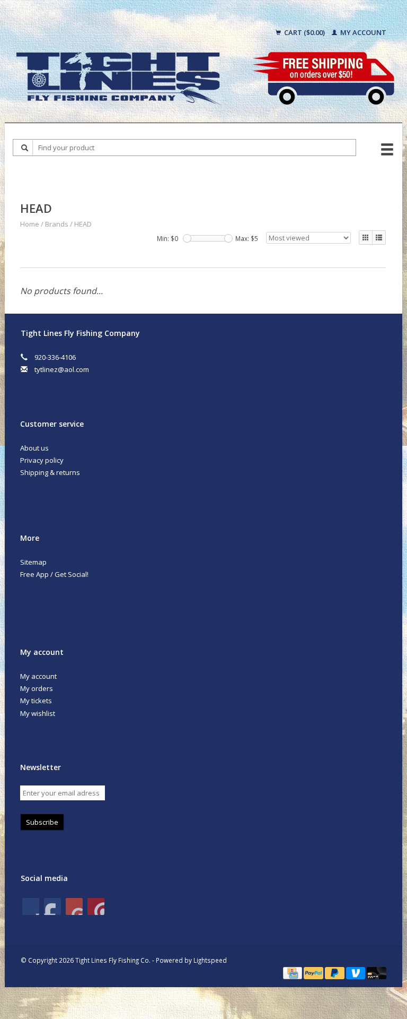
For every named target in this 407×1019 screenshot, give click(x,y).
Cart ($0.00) (304, 32)
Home (29, 224)
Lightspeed (210, 960)
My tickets (36, 700)
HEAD (83, 224)
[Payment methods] (293, 972)
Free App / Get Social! (54, 574)
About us (34, 448)
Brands (56, 224)
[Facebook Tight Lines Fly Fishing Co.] (30, 906)
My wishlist (37, 713)
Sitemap (33, 562)
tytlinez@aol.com (61, 369)
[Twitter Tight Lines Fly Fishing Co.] (52, 906)
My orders (36, 688)
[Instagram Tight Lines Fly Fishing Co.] (95, 906)
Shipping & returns (50, 472)
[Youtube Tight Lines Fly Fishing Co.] (74, 906)
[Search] (25, 148)
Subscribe (42, 822)
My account (362, 32)
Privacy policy (42, 460)
